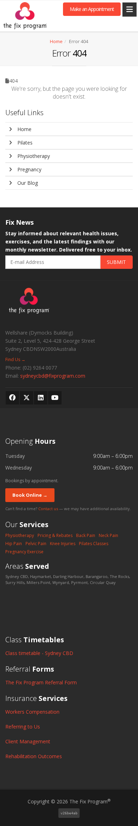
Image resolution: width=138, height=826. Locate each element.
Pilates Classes (93, 544)
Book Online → (29, 495)
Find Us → (15, 359)
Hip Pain (13, 544)
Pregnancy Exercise (24, 552)
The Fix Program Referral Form (41, 682)
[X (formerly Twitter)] (26, 398)
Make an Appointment (92, 9)
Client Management (27, 741)
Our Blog (27, 182)
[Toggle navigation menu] (129, 9)
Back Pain (85, 535)
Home (56, 41)
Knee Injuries (62, 544)
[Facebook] (12, 398)
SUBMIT (116, 262)
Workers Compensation (32, 711)
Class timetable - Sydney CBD (39, 653)
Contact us (48, 508)
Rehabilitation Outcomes (33, 756)
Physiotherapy (33, 156)
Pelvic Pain (35, 544)
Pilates (24, 142)
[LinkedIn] (40, 398)
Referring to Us (22, 726)
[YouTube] (55, 398)
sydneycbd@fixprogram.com (52, 375)
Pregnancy (28, 169)
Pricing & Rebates (55, 535)
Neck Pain (108, 535)
